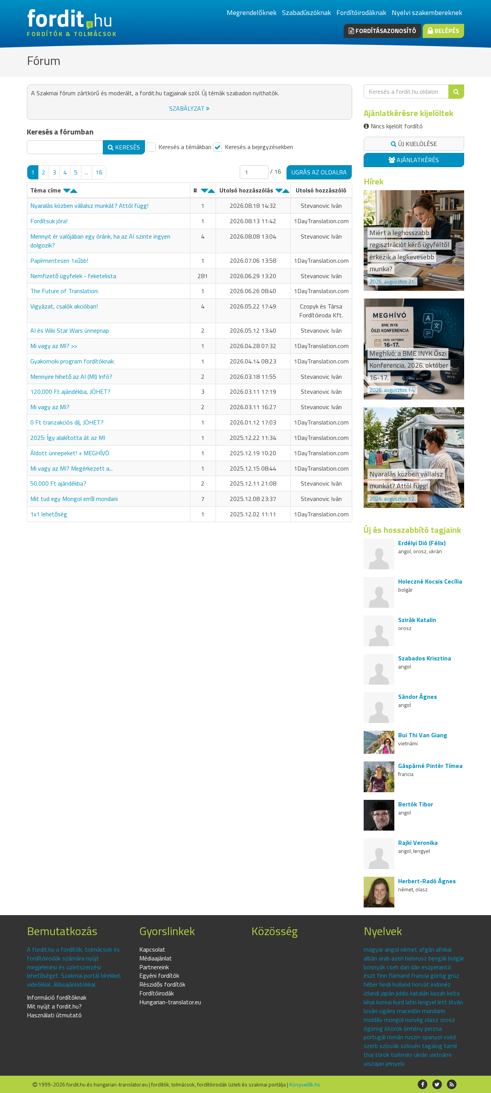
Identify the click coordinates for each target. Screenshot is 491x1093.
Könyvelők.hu (304, 1084)
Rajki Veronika (418, 842)
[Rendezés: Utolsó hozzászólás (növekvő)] (285, 192)
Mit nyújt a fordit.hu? (54, 1006)
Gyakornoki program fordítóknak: (72, 361)
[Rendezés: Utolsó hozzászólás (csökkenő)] (278, 192)
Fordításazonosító (385, 30)
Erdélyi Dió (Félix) (422, 542)
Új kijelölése (417, 143)
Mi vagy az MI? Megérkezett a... (71, 468)
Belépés (446, 30)
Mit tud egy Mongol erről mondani (74, 498)
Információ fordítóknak (56, 997)
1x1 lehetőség (48, 514)
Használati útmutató (54, 1015)
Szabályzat (187, 108)
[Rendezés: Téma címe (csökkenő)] (66, 192)
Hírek (374, 181)
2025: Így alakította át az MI (67, 437)
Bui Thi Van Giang (422, 735)
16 (99, 172)
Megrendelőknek (252, 12)
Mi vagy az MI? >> (53, 345)
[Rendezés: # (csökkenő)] (204, 192)
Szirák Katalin (417, 619)
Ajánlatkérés (417, 159)
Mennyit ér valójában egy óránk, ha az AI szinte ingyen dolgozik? (100, 241)
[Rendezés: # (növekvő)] (211, 192)
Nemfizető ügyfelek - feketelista (73, 275)
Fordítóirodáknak (361, 12)
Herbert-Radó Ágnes (427, 881)
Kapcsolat (152, 949)
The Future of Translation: (64, 290)
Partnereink (154, 967)
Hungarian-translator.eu (170, 1002)
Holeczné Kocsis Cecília (430, 581)
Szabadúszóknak (306, 12)
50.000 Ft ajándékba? (58, 483)
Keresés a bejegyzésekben (258, 147)
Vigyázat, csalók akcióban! (64, 306)
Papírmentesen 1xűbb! (59, 260)
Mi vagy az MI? (49, 406)
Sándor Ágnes (417, 696)
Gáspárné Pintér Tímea (430, 765)
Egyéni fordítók (159, 975)
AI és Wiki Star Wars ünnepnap (69, 330)
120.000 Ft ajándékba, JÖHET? (70, 391)
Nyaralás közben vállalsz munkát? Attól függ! (89, 205)
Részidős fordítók (162, 984)
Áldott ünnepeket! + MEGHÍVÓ (69, 453)
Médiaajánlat (155, 958)
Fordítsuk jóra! (49, 221)
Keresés (127, 147)
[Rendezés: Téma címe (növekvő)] (73, 192)
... (86, 172)
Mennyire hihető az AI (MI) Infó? (71, 376)
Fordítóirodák (156, 993)
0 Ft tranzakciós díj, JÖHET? (67, 422)
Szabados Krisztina (424, 658)
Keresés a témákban (184, 147)
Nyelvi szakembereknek (427, 12)
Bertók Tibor (415, 804)
